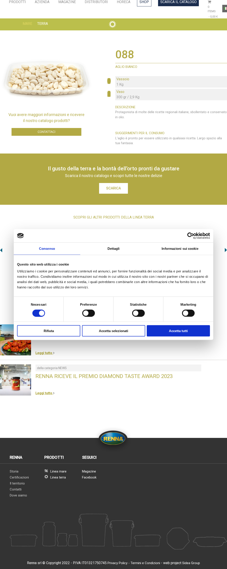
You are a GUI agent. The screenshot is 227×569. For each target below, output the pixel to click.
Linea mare (58, 471)
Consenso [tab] (47, 248)
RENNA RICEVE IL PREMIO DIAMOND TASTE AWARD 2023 (104, 376)
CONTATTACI (46, 132)
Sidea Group (191, 563)
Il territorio (17, 483)
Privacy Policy (117, 563)
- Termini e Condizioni (144, 563)
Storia (14, 471)
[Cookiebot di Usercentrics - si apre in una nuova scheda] (190, 235)
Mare (27, 24)
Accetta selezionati (113, 331)
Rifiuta (49, 331)
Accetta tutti (178, 331)
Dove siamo (18, 495)
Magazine (89, 471)
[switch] (88, 313)
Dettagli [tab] (114, 248)
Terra (42, 24)
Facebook (89, 477)
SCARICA (113, 188)
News (62, 368)
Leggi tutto (44, 353)
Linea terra (58, 477)
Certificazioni (19, 477)
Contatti (16, 489)
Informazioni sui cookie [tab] (180, 248)
